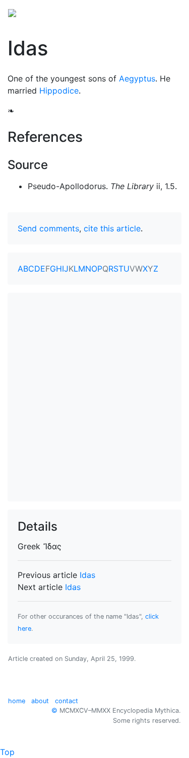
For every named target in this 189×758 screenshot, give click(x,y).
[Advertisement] (94, 397)
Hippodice (59, 91)
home (16, 701)
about (40, 701)
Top (7, 752)
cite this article (112, 228)
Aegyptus (137, 78)
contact (66, 701)
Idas (87, 575)
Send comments (48, 228)
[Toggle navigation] (167, 12)
